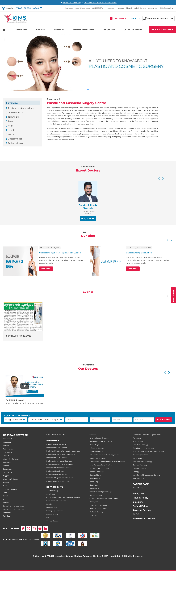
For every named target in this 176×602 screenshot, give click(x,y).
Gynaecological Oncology (99, 438)
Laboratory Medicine (98, 458)
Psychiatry (137, 438)
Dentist (49, 504)
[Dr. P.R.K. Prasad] (24, 386)
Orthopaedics (95, 502)
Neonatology (95, 478)
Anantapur (7, 462)
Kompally (7, 513)
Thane (5, 499)
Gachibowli (7, 472)
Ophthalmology (96, 495)
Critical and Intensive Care (56, 501)
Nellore (6, 445)
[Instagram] (34, 528)
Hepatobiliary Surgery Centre (101, 441)
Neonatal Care (95, 475)
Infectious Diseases (97, 448)
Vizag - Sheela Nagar (11, 459)
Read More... (46, 269)
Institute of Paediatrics (55, 471)
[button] (28, 8)
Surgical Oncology (140, 465)
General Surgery (52, 521)
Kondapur (7, 442)
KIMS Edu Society (166, 8)
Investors (120, 8)
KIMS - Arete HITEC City (55, 435)
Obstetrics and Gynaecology (100, 492)
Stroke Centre (138, 458)
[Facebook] (23, 528)
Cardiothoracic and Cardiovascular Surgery (63, 497)
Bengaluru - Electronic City (13, 509)
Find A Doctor (138, 488)
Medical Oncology (96, 472)
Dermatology (51, 507)
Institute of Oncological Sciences (59, 461)
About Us (110, 8)
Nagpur (6, 476)
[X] (28, 528)
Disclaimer (138, 502)
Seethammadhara (10, 489)
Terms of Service (142, 510)
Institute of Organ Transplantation (59, 464)
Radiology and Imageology (143, 448)
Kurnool (6, 466)
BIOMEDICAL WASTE (144, 518)
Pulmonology (138, 441)
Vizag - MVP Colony (10, 479)
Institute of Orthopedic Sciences (58, 468)
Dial (72, 2)
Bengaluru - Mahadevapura (13, 506)
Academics (152, 8)
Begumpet (7, 469)
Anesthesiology (52, 491)
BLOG (136, 514)
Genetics (93, 435)
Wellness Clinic (138, 478)
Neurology (94, 485)
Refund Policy (140, 506)
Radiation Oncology (140, 445)
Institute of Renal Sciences (56, 474)
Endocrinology (52, 514)
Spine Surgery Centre (141, 455)
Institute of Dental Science (56, 448)
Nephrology (94, 482)
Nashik (5, 486)
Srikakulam (7, 452)
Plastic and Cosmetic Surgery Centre (147, 435)
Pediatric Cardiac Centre (99, 505)
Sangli (5, 496)
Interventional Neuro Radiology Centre (105, 455)
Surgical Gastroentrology (142, 462)
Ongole (6, 456)
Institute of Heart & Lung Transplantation (62, 454)
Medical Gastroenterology (100, 468)
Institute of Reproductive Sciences (59, 478)
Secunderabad (8, 439)
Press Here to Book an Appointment (100, 2)
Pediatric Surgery (96, 512)
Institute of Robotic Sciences (57, 481)
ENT (48, 518)
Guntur (6, 492)
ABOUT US (138, 493)
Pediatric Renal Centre (98, 508)
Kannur (6, 482)
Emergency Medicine (54, 511)
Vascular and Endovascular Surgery (146, 475)
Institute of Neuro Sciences (56, 458)
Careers (143, 8)
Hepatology (94, 445)
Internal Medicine (96, 451)
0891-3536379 (97, 8)
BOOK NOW (88, 218)
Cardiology (50, 494)
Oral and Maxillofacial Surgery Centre (104, 498)
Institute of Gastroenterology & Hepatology (63, 451)
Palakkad (6, 516)
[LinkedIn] (45, 528)
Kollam (6, 503)
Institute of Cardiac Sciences (57, 444)
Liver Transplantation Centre (101, 465)
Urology (136, 472)
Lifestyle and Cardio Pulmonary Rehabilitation (107, 462)
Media (135, 8)
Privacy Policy (140, 498)
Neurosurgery (95, 488)
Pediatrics (93, 515)
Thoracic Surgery (139, 468)
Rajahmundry (8, 449)
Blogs (128, 8)
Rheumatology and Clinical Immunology (149, 451)
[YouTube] (40, 528)
